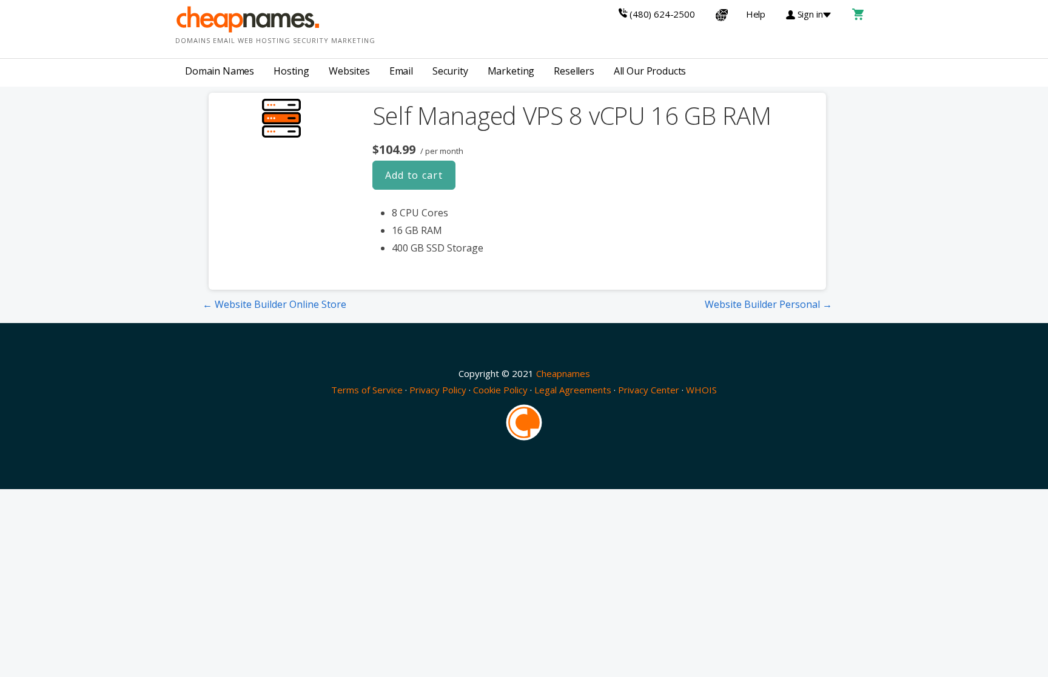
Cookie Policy (500, 390)
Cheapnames (563, 373)
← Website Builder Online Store (274, 304)
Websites (349, 71)
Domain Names (219, 71)
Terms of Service (367, 390)
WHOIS (701, 390)
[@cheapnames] (524, 421)
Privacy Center (648, 390)
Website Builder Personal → (768, 304)
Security (450, 71)
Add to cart (414, 175)
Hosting (291, 71)
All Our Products (650, 71)
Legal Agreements (572, 390)
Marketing (511, 71)
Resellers (574, 71)
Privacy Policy (437, 390)
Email (401, 71)
